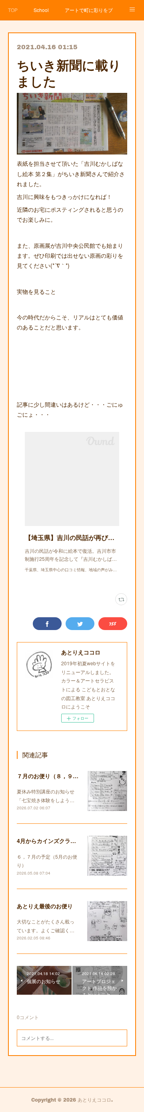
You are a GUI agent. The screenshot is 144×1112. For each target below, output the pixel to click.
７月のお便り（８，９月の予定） (59, 776)
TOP (13, 9)
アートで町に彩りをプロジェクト (89, 9)
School (41, 9)
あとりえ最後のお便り (45, 906)
